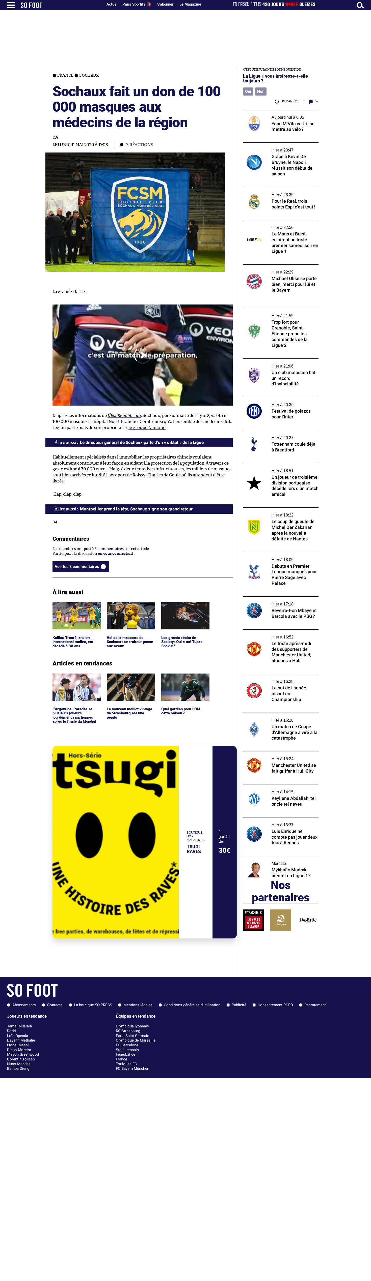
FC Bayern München (132, 1068)
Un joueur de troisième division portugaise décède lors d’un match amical (279, 468)
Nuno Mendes (19, 1064)
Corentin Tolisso (21, 1059)
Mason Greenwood (23, 1054)
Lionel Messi (18, 1045)
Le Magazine (190, 4)
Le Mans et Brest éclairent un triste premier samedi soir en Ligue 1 (274, 224)
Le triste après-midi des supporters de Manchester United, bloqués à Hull (277, 634)
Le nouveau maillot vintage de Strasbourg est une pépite (130, 680)
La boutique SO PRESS (93, 1005)
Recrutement (315, 1005)
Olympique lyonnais (132, 1026)
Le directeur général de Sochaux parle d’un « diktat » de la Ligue (142, 442)
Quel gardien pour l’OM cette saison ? (181, 678)
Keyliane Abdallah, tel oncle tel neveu (276, 786)
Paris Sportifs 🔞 (136, 4)
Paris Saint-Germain (132, 1035)
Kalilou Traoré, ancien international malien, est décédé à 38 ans (74, 609)
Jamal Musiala (19, 1026)
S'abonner (165, 4)
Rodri (11, 1031)
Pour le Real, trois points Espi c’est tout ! (278, 189)
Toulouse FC (126, 1064)
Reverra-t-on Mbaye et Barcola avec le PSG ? (277, 601)
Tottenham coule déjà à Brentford (273, 432)
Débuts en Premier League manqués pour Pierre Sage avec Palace (279, 557)
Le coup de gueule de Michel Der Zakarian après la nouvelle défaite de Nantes (279, 512)
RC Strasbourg (128, 1031)
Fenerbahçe (125, 1054)
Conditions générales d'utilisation (192, 1005)
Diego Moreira (19, 1050)
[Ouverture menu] (11, 5)
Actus (111, 4)
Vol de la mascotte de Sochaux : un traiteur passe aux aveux (130, 609)
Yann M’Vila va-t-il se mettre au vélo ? (276, 112)
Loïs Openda (17, 1035)
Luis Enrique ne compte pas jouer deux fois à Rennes (277, 822)
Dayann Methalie (21, 1040)
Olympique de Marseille (135, 1040)
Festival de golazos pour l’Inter (269, 399)
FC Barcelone (127, 1045)
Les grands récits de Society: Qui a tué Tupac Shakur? (182, 609)
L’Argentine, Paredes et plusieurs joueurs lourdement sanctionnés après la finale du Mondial (75, 683)
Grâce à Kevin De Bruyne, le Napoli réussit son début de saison (280, 147)
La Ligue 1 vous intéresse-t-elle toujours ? (275, 78)
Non (260, 91)
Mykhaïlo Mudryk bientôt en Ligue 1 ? (275, 858)
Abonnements (24, 1005)
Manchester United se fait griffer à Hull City (277, 756)
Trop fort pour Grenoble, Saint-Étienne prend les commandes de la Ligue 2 (278, 313)
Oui (248, 91)
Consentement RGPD (275, 1005)
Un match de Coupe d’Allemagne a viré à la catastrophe (280, 717)
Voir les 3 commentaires (77, 566)
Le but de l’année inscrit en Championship (280, 676)
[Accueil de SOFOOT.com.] (60, 5)
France (121, 1059)
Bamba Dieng (18, 1068)
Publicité (239, 1005)
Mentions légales (137, 1005)
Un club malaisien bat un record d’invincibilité (271, 363)
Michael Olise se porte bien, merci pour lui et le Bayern (280, 269)
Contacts (55, 1005)
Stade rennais (127, 1050)
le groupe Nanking (147, 427)
